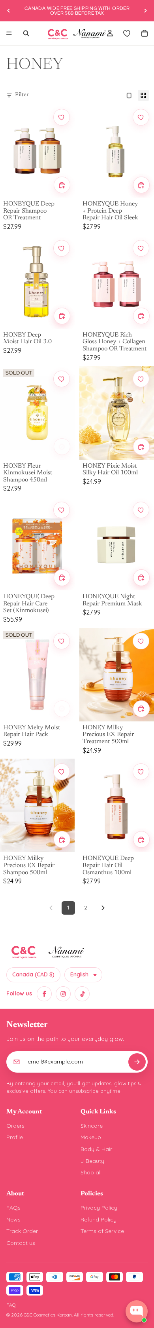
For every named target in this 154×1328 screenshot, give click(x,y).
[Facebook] (44, 993)
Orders (15, 1125)
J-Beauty (92, 1160)
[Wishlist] (127, 33)
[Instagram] (63, 993)
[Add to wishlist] (61, 117)
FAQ (11, 1305)
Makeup (91, 1137)
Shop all (91, 1172)
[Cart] (144, 33)
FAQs (13, 1207)
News (13, 1219)
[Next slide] (145, 10)
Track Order (22, 1231)
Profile (14, 1137)
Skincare (92, 1125)
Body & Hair (96, 1149)
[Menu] (9, 33)
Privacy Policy (99, 1207)
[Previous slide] (8, 10)
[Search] (26, 33)
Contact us (20, 1242)
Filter (22, 95)
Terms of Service (102, 1231)
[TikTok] (82, 993)
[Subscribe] (137, 1062)
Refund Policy (98, 1219)
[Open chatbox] (137, 1311)
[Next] (103, 908)
